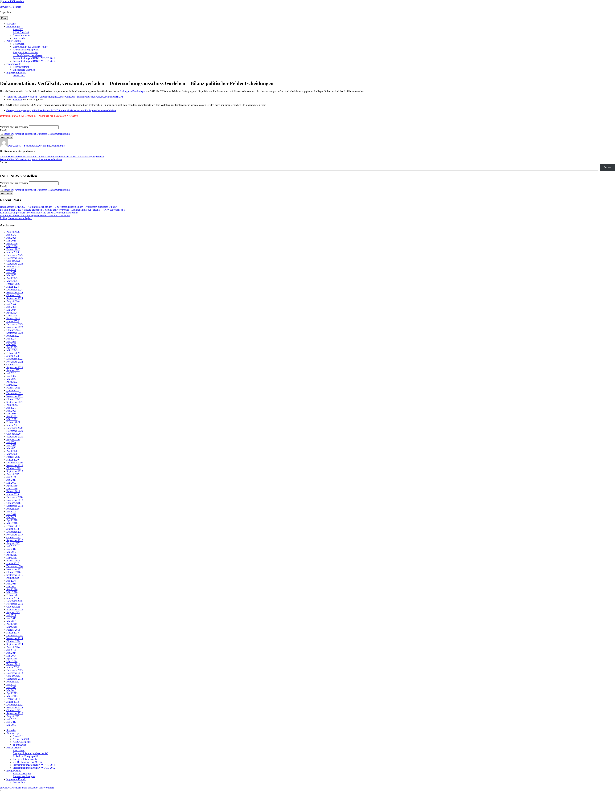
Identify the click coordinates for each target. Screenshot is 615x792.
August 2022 (13, 370)
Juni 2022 (11, 376)
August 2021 (13, 405)
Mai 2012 (11, 724)
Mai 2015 (11, 621)
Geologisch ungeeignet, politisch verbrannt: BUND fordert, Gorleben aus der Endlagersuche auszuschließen (61, 110)
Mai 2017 (11, 552)
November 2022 (14, 361)
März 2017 (11, 557)
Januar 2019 (12, 494)
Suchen (4, 162)
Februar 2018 (13, 526)
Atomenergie (13, 26)
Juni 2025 (11, 272)
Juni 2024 (11, 307)
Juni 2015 (11, 618)
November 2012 (14, 707)
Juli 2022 (11, 373)
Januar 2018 (12, 528)
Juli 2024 (11, 304)
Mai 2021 (11, 413)
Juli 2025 (11, 269)
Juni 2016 (11, 583)
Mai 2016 (11, 586)
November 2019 (14, 465)
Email (3, 130)
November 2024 (14, 292)
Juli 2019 (11, 477)
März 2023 (11, 350)
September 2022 (14, 367)
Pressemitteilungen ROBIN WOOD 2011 (34, 58)
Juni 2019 (11, 479)
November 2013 (14, 673)
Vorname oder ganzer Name (14, 127)
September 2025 (14, 263)
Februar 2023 (13, 353)
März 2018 (11, 523)
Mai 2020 (11, 448)
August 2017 (13, 543)
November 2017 (14, 534)
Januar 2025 (12, 286)
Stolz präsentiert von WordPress (38, 787)
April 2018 (11, 520)
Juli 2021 (11, 407)
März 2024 (11, 315)
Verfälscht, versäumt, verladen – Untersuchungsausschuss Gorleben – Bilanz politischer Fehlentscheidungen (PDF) (64, 96)
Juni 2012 (11, 722)
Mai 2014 (11, 655)
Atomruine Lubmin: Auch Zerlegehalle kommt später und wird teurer (35, 215)
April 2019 (11, 485)
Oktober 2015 (13, 606)
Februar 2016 (13, 595)
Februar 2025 (13, 283)
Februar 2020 (13, 456)
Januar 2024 (12, 321)
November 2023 (14, 327)
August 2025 (13, 266)
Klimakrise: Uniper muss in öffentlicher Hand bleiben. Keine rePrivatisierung (39, 212)
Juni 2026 (11, 237)
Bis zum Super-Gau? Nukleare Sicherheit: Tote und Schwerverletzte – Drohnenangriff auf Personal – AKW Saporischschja (62, 209)
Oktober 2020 (13, 433)
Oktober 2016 (13, 572)
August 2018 (13, 508)
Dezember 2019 (14, 462)
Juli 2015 (11, 615)
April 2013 (11, 693)
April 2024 (11, 312)
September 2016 (14, 575)
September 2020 (14, 436)
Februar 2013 (13, 699)
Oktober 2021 (13, 399)
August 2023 (13, 335)
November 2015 (14, 603)
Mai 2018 (11, 517)
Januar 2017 (12, 563)
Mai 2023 (11, 344)
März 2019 (11, 488)
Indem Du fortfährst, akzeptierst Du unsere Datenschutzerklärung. (37, 133)
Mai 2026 (11, 240)
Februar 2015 (13, 629)
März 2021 (11, 419)
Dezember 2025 (14, 255)
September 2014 (14, 644)
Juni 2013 (11, 687)
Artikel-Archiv (13, 41)
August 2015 (13, 612)
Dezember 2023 (14, 324)
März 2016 (11, 592)
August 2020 (13, 439)
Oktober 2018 (13, 503)
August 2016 (13, 577)
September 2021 (14, 402)
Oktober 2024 (13, 295)
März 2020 (11, 454)
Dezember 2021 (14, 393)
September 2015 (14, 609)
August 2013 (13, 681)
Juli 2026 (11, 234)
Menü (3, 18)
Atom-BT (18, 29)
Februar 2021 (13, 422)
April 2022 (11, 381)
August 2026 (13, 232)
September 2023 (14, 332)
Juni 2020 (11, 445)
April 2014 (11, 658)
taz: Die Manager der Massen (27, 55)
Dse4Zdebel (14, 145)
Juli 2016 (11, 580)
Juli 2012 (11, 719)
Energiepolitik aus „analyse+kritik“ (30, 46)
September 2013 (14, 678)
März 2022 (11, 384)
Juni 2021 (11, 410)
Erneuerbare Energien (24, 69)
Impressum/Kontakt (16, 72)
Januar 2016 (12, 598)
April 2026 (11, 243)
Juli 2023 (11, 338)
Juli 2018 (11, 511)
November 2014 (14, 638)
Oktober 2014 (13, 641)
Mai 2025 (11, 275)
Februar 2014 (13, 664)
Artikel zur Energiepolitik (26, 49)
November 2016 (14, 569)
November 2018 (14, 500)
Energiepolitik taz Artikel (25, 52)
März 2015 (11, 626)
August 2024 (13, 301)
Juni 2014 (11, 652)
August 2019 (13, 474)
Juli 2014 (11, 650)
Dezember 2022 (14, 358)
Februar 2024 (13, 318)
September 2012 (14, 713)
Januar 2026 (12, 252)
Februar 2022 (13, 387)
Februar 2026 (13, 249)
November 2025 (14, 258)
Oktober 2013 (13, 675)
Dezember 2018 (14, 497)
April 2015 (11, 624)
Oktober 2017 (13, 537)
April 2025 (11, 278)
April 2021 (11, 416)
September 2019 (14, 471)
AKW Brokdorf (21, 32)
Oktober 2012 (13, 710)
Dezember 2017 (14, 531)
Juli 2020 (11, 442)
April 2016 (11, 589)
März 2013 (11, 696)
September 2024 (14, 298)
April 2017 (11, 554)
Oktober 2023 (13, 330)
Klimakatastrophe (22, 66)
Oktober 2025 (13, 260)
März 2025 (11, 281)
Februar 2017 (13, 560)
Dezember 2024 (14, 289)
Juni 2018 (11, 514)
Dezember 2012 (14, 704)
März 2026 (11, 246)
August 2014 (13, 647)
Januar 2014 (12, 667)
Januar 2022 (12, 390)
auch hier (17, 99)
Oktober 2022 (13, 364)
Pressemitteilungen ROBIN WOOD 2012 (34, 61)
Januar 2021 (12, 425)
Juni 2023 (11, 341)
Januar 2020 (12, 459)
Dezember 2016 (14, 566)
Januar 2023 (12, 356)
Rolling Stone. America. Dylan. (16, 218)
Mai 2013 (11, 690)
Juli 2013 (11, 684)
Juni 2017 (11, 549)
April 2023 (11, 347)
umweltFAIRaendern (10, 6)
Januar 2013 (12, 701)
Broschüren (19, 43)
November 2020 (14, 430)
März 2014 (11, 661)
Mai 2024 (11, 309)
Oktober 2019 (13, 468)
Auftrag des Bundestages (132, 91)
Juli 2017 (11, 546)
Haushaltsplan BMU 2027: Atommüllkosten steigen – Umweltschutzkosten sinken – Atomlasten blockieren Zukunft (58, 206)
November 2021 (14, 396)
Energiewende (13, 64)
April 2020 (11, 451)
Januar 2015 (12, 632)
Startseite (11, 23)
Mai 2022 (11, 379)
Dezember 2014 (14, 635)
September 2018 (14, 505)
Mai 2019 (11, 482)
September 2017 (14, 540)
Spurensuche (19, 38)
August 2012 (13, 716)
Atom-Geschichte (22, 35)
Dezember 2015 (14, 601)
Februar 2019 (13, 491)
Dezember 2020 (14, 428)
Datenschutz (19, 75)
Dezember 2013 (14, 670)
